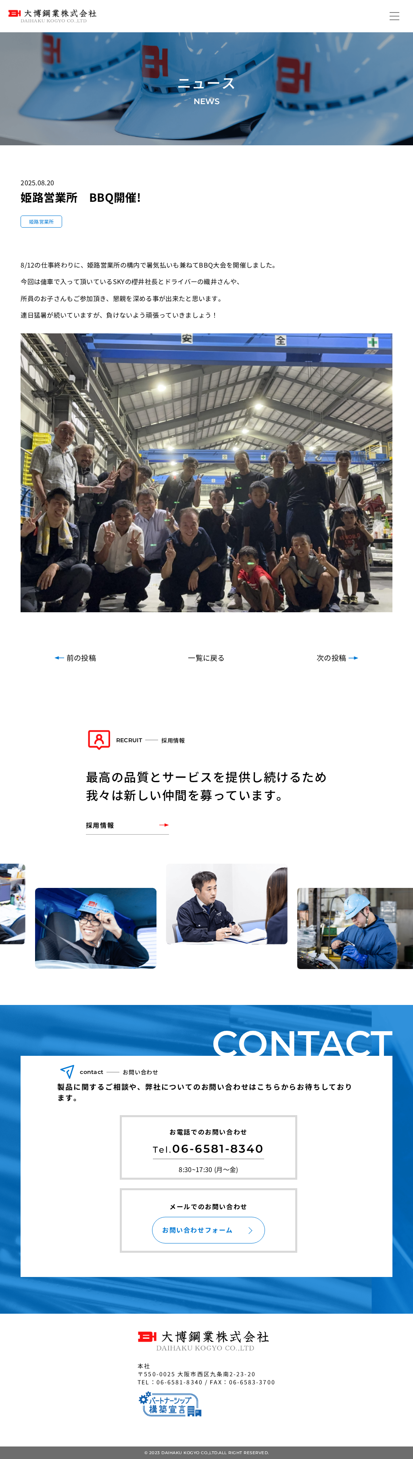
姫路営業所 (41, 221)
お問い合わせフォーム (197, 1230)
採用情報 (100, 825)
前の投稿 (81, 657)
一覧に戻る (206, 657)
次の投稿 (331, 657)
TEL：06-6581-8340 (170, 1382)
